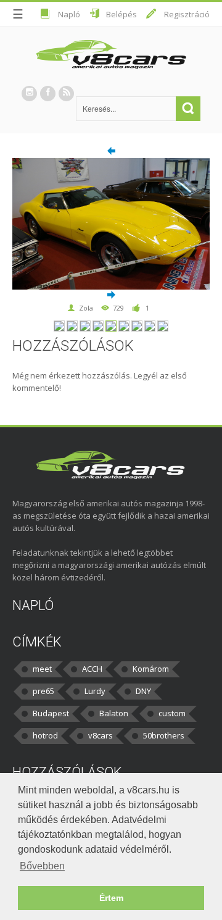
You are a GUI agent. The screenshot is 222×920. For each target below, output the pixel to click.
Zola (86, 307)
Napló (69, 14)
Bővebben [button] (42, 866)
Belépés (121, 14)
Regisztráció (187, 14)
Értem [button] (111, 898)
